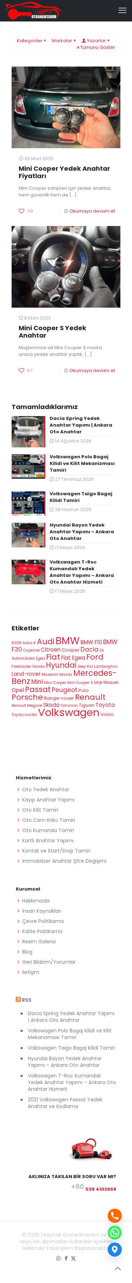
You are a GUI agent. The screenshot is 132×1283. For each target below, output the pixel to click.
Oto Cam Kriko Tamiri (48, 820)
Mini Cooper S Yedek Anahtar (52, 331)
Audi (46, 641)
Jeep (81, 666)
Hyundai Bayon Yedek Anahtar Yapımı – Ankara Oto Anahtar (65, 1062)
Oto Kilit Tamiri (40, 809)
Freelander (21, 666)
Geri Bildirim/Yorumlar (49, 962)
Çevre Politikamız (43, 921)
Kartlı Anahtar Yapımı (48, 840)
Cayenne (31, 650)
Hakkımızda (36, 900)
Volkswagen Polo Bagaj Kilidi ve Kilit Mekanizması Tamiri (70, 1034)
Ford (94, 657)
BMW (68, 641)
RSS (26, 1000)
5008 (16, 643)
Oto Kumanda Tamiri (48, 830)
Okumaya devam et (92, 211)
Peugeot (64, 690)
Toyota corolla (24, 714)
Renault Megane (27, 705)
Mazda (65, 674)
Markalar (62, 40)
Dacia (90, 649)
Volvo (107, 714)
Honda (38, 666)
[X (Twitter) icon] (73, 1258)
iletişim (30, 972)
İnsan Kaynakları (41, 910)
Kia (90, 666)
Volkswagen (69, 712)
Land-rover (26, 674)
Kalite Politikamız (42, 931)
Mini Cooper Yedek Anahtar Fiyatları (64, 172)
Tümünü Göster (97, 47)
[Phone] (115, 1216)
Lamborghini (106, 666)
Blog (27, 951)
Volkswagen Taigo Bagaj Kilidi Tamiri (71, 1047)
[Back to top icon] (117, 1268)
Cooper (71, 650)
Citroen (51, 649)
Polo (83, 690)
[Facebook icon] (66, 1258)
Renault (90, 697)
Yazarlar (96, 40)
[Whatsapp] (115, 1233)
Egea (40, 658)
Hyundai (61, 665)
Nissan (111, 682)
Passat (38, 689)
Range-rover (59, 698)
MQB (98, 682)
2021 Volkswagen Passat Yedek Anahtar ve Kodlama (65, 1103)
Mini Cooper (55, 682)
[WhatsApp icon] (58, 1258)
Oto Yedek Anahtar (45, 789)
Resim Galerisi (39, 941)
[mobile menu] (122, 11)
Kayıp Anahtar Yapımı (48, 799)
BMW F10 (91, 642)
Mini (37, 682)
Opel (18, 690)
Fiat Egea (73, 657)
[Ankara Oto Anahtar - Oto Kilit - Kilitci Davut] (33, 10)
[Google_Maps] (115, 1250)
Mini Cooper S (80, 682)
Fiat (53, 657)
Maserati (50, 674)
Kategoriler (30, 40)
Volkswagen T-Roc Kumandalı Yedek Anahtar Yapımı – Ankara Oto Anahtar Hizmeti (72, 1082)
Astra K (29, 643)
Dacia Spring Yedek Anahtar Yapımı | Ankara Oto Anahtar (71, 1017)
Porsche (27, 697)
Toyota (105, 705)
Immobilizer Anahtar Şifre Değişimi (64, 860)
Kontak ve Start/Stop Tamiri (56, 850)
